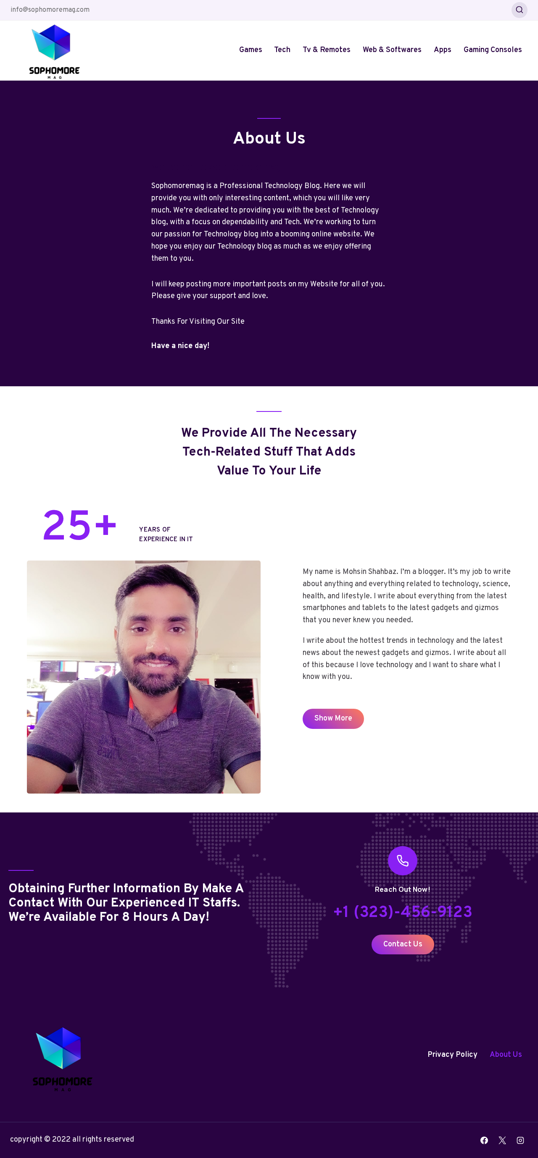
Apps (442, 50)
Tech (282, 50)
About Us (506, 1055)
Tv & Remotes (327, 50)
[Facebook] (484, 1140)
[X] (502, 1140)
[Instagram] (520, 1140)
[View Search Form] (519, 10)
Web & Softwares (392, 50)
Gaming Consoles (493, 50)
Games (250, 50)
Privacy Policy (452, 1055)
